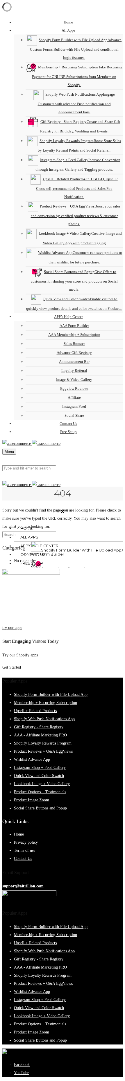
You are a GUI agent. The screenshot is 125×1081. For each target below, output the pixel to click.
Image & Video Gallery (74, 379)
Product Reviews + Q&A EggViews (43, 751)
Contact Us (23, 858)
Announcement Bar (74, 361)
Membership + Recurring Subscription (45, 702)
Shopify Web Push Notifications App (44, 719)
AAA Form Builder (74, 325)
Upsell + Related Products (35, 711)
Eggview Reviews (74, 388)
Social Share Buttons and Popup (40, 808)
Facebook (22, 1064)
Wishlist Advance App (32, 759)
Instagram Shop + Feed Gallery (40, 767)
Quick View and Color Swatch (39, 776)
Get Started (12, 667)
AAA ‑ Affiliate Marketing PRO (40, 735)
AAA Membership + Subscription (74, 334)
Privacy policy (26, 842)
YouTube (21, 1073)
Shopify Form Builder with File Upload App (51, 694)
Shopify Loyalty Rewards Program (43, 743)
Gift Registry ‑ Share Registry (38, 727)
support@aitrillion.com (23, 886)
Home (19, 834)
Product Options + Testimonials (40, 792)
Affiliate (74, 397)
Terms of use (24, 850)
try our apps (12, 627)
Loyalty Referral (74, 370)
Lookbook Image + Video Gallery (42, 784)
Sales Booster (74, 343)
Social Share (74, 415)
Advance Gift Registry (74, 352)
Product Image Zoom (31, 800)
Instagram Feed (74, 406)
